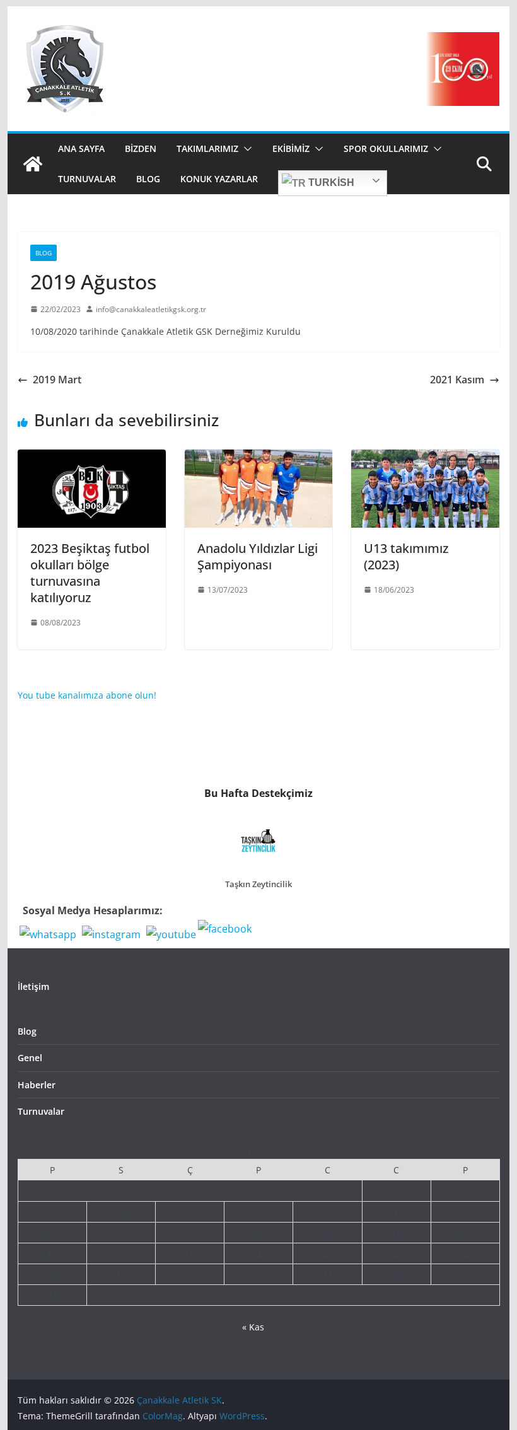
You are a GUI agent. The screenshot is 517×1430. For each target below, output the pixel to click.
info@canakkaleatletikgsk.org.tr (151, 309)
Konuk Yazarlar (219, 179)
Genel (30, 1058)
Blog (148, 179)
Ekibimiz (291, 148)
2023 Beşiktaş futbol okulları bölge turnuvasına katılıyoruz (89, 573)
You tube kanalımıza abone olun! (87, 695)
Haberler (36, 1085)
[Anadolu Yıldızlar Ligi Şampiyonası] (258, 458)
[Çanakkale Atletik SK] (33, 164)
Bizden (140, 148)
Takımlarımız (207, 148)
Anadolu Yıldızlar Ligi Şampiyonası (257, 556)
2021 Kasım (457, 380)
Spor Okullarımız (386, 148)
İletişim (33, 986)
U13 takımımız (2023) (406, 556)
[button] (245, 149)
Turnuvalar (87, 179)
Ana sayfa (81, 148)
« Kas (253, 1327)
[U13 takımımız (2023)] (425, 458)
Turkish (330, 182)
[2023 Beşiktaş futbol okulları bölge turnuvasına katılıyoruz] (91, 458)
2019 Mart (57, 380)
